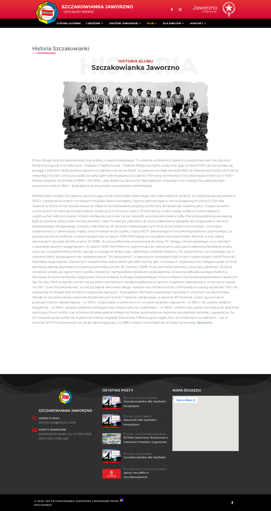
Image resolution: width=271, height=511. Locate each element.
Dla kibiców (172, 23)
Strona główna (69, 23)
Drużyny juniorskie (123, 23)
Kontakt (196, 23)
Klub (150, 23)
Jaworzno (204, 322)
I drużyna (93, 23)
